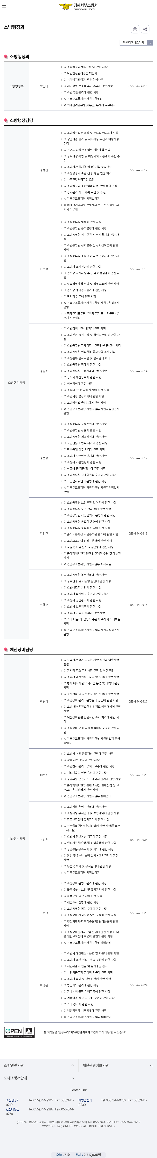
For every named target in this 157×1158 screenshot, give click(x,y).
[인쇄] (135, 29)
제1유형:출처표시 (80, 1032)
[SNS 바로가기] (145, 29)
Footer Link (79, 1090)
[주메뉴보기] (4, 7)
